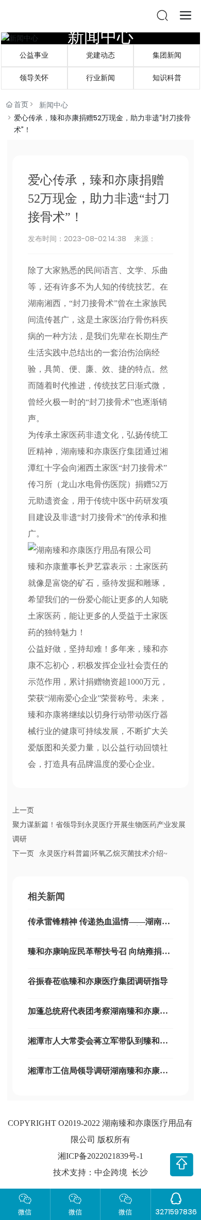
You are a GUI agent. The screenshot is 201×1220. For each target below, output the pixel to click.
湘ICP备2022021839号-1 (100, 1156)
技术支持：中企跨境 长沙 (100, 1172)
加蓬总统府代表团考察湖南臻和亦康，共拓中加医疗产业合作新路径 (98, 1015)
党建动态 (100, 55)
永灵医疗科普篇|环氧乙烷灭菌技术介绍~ (103, 853)
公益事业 (34, 55)
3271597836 (176, 1212)
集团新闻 (167, 55)
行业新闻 (100, 78)
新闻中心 (100, 35)
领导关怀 (34, 78)
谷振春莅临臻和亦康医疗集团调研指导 (98, 981)
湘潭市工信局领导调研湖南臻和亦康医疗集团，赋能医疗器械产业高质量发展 (98, 1074)
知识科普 (167, 78)
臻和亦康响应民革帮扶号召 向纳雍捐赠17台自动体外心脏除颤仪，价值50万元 (99, 955)
